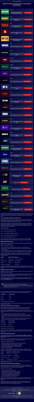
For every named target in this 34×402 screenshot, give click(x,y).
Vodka (11, 43)
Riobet (11, 16)
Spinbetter (11, 64)
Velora (11, 91)
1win (10, 112)
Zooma (11, 125)
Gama (11, 186)
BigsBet (11, 118)
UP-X (11, 85)
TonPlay (11, 152)
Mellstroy (11, 78)
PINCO (11, 23)
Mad (10, 179)
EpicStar (11, 199)
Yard (10, 71)
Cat (10, 172)
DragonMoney (12, 145)
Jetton (11, 98)
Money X (11, 132)
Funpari (11, 206)
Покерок (11, 50)
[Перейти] (12, 393)
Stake (11, 159)
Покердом (11, 9)
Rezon (11, 105)
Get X (11, 36)
